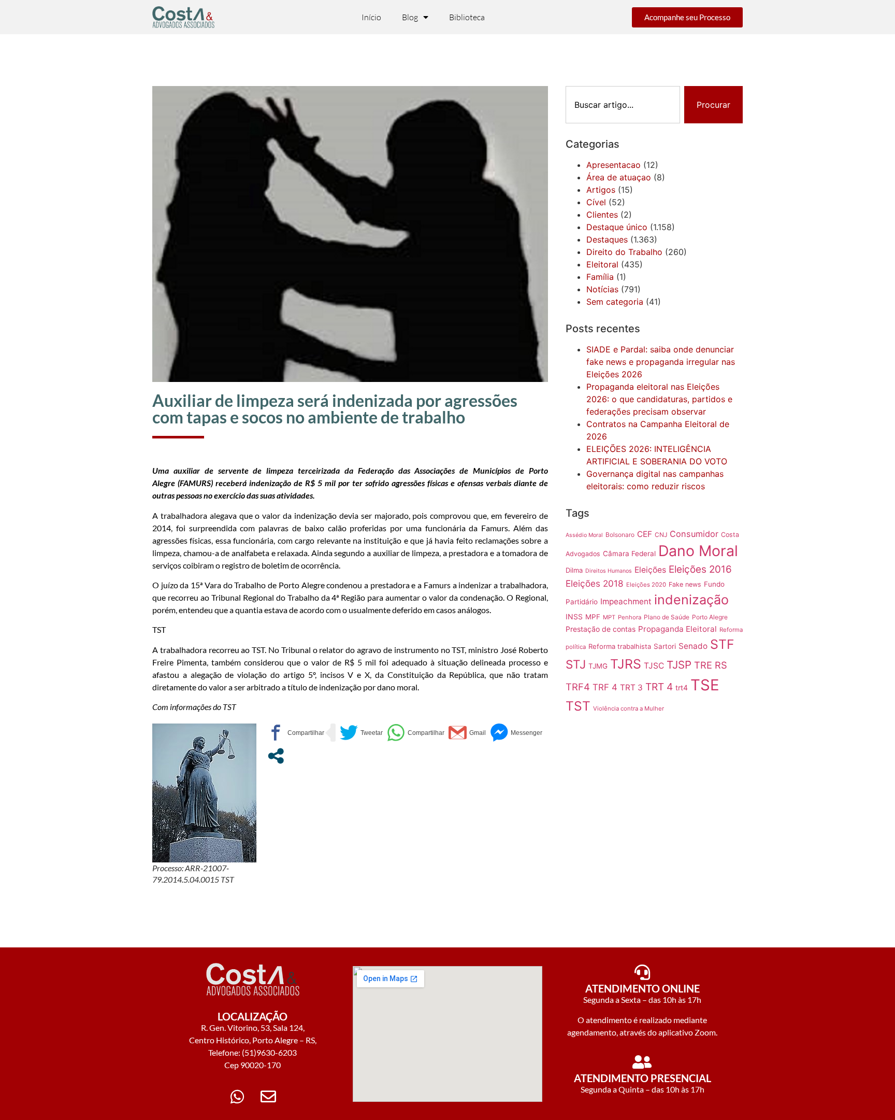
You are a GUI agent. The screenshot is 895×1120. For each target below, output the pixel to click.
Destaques (607, 239)
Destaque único (616, 227)
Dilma (574, 570)
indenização (691, 599)
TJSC (654, 666)
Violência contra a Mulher (628, 708)
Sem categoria (614, 301)
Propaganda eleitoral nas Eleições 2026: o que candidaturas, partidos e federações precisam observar (659, 399)
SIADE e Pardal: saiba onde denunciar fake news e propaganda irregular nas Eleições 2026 (660, 361)
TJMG (598, 666)
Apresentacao (613, 165)
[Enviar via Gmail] (467, 733)
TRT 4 (659, 686)
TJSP (679, 664)
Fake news (685, 584)
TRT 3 (631, 687)
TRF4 (578, 686)
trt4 (681, 687)
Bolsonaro (619, 534)
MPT (609, 617)
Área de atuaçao (618, 177)
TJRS (625, 664)
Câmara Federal (629, 553)
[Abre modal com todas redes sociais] (276, 756)
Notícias (602, 289)
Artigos (600, 190)
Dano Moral (698, 551)
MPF (592, 617)
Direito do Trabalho (624, 252)
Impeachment (626, 601)
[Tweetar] (361, 733)
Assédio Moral (584, 535)
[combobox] (623, 104)
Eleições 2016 (700, 569)
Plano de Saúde (666, 617)
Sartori (665, 646)
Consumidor (694, 534)
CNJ (661, 534)
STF (722, 644)
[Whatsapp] (237, 1096)
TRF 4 (605, 687)
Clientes (602, 214)
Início (371, 17)
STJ (576, 664)
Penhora (629, 617)
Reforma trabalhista (619, 646)
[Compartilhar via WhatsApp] (415, 733)
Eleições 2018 (595, 583)
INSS (574, 616)
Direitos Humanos (608, 571)
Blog (410, 17)
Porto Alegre (710, 617)
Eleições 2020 (646, 584)
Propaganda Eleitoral (677, 629)
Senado (693, 646)
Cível (596, 202)
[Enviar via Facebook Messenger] (516, 733)
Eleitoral (602, 264)
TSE (704, 685)
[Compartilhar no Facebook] (295, 733)
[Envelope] (268, 1096)
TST (578, 706)
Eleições (650, 570)
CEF (644, 534)
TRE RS (710, 665)
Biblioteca (467, 17)
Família (600, 277)
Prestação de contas (601, 629)
